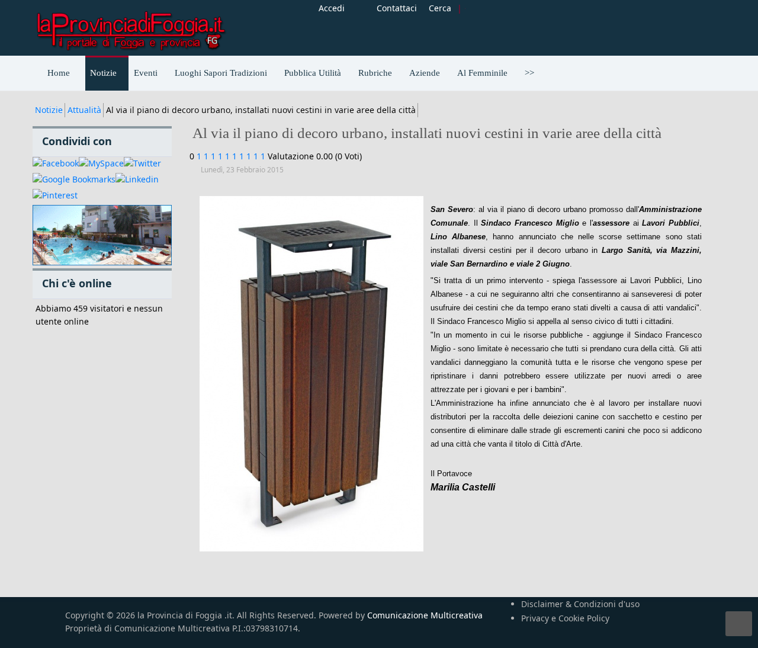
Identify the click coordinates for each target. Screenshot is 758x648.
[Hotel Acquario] (102, 235)
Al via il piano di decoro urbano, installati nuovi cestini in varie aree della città (426, 133)
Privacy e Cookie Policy (565, 618)
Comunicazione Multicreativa (425, 615)
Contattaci (397, 8)
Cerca (440, 8)
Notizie (49, 110)
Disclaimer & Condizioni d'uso (580, 603)
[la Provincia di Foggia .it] (130, 26)
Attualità (84, 110)
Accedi (332, 8)
